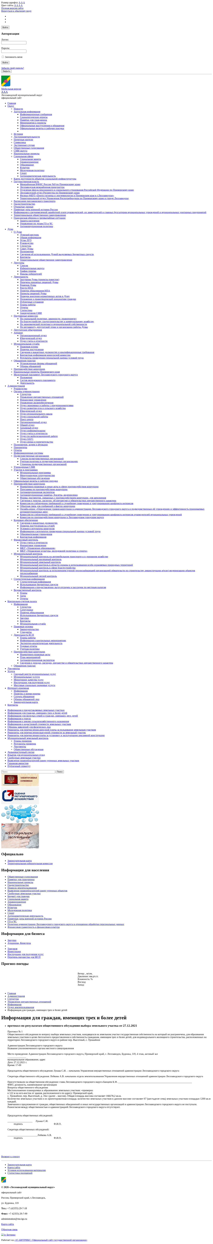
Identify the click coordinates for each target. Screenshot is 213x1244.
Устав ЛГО (25, 240)
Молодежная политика (32, 170)
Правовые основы (23, 626)
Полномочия (27, 251)
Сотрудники (26, 609)
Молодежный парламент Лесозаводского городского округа (46, 374)
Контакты (25, 257)
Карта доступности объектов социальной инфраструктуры (45, 178)
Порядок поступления (32, 349)
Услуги (11, 671)
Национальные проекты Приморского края (37, 372)
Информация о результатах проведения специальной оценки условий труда (60, 531)
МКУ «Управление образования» (37, 548)
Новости (18, 108)
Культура (24, 167)
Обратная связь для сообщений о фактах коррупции (47, 506)
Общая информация (30, 237)
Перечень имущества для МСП (24, 957)
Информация (21, 604)
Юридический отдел (31, 338)
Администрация (16, 386)
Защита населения (29, 220)
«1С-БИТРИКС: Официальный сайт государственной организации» (50, 1240)
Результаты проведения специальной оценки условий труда (52, 358)
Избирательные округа (32, 268)
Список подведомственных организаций (42, 458)
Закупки (24, 618)
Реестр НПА (26, 288)
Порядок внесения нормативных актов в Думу (45, 296)
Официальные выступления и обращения (42, 125)
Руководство (26, 243)
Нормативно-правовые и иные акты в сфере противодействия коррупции (59, 486)
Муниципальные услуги (27, 677)
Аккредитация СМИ (31, 313)
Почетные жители (23, 139)
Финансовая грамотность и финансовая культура (33, 927)
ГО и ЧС (12, 921)
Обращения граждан (25, 360)
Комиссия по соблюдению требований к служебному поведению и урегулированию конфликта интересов (76, 503)
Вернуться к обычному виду (16, 11)
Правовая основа (29, 346)
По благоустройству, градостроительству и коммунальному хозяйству (57, 321)
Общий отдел (27, 425)
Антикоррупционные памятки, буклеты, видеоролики (49, 495)
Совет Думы (26, 248)
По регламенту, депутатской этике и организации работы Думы (54, 327)
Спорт (23, 173)
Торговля (12, 948)
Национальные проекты (26, 153)
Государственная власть (26, 181)
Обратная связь (9, 1229)
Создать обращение (24, 696)
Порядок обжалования (32, 612)
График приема (28, 271)
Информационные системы (28, 453)
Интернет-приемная (18, 688)
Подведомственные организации (31, 455)
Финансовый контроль (26, 539)
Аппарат (18, 332)
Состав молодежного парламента (37, 380)
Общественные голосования (29, 148)
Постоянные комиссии (26, 316)
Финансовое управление (33, 399)
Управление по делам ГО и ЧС (36, 223)
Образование (27, 164)
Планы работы (28, 304)
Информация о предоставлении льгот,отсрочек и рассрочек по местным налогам (63, 587)
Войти (5, 27)
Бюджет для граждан (18, 896)
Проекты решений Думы (33, 293)
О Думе (18, 232)
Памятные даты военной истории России (36, 209)
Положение (26, 377)
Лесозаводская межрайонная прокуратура (42, 187)
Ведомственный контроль (27, 590)
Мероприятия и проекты (33, 122)
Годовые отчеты (28, 646)
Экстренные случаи (24, 145)
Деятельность (21, 276)
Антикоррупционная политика (36, 226)
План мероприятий (30, 657)
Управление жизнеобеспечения (36, 402)
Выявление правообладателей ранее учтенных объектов (37, 890)
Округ (10, 106)
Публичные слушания (32, 302)
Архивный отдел (29, 427)
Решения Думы (28, 285)
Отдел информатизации (32, 430)
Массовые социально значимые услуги (34, 685)
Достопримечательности (27, 136)
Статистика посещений (19, 1173)
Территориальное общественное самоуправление (40, 215)
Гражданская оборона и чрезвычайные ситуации (39, 218)
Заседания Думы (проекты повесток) (39, 279)
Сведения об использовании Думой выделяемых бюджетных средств (57, 254)
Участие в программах (26, 469)
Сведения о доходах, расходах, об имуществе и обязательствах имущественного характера (68, 500)
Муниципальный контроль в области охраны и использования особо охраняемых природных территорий (76, 565)
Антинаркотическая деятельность (38, 176)
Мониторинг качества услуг (29, 679)
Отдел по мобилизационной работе (39, 436)
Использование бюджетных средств (39, 584)
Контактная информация (33, 537)
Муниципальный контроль (28, 553)
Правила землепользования (22, 888)
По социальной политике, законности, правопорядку (48, 318)
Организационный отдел (33, 335)
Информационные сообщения (36, 114)
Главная (11, 103)
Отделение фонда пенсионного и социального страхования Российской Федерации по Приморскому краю (77, 190)
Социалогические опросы (34, 117)
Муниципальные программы (35, 472)
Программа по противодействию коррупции (44, 489)
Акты (23, 595)
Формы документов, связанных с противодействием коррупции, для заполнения (63, 497)
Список (24, 265)
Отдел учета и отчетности (34, 341)
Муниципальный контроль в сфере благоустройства (47, 567)
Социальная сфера (23, 156)
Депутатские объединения (28, 330)
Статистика (26, 310)
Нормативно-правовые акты (35, 654)
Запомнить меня (13, 57)
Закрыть (6, 71)
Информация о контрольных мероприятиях (43, 640)
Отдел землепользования (20, 1007)
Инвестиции (14, 951)
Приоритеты (20, 447)
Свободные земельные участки (24, 893)
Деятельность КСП (24, 635)
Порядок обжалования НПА (35, 290)
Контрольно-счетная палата (22, 601)
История (18, 134)
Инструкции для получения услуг (32, 682)
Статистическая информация (29, 579)
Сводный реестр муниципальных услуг (35, 674)
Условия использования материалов (26, 1170)
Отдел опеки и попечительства (36, 441)
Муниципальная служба (26, 344)
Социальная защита (30, 159)
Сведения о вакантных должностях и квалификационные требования (57, 352)
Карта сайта (13, 1167)
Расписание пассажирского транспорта (34, 201)
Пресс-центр (26, 419)
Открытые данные (23, 206)
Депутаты (19, 262)
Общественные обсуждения (35, 478)
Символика (20, 142)
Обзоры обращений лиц (26, 699)
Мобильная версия (11, 89)
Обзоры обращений (30, 366)
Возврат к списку (10, 1156)
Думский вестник (29, 234)
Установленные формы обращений (38, 363)
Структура (25, 246)
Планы (23, 593)
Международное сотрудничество (37, 475)
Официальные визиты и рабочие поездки (42, 128)
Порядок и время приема (27, 693)
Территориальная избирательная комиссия (30, 863)
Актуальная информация (27, 111)
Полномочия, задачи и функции (31, 444)
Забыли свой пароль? (12, 68)
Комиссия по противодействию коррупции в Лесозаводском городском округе (62, 517)
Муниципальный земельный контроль (40, 562)
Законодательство (29, 629)
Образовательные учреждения (36, 534)
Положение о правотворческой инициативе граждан (48, 299)
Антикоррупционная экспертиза (37, 492)
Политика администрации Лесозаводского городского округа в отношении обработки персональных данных (65, 924)
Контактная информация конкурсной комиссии (45, 355)
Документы (13, 668)
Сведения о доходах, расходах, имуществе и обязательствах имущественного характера (66, 663)
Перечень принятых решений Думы (39, 282)
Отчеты (24, 307)
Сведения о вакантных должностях (39, 523)
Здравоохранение (29, 162)
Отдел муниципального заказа (36, 413)
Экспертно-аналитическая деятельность (41, 643)
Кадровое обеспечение (26, 520)
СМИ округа (20, 150)
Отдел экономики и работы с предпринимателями (46, 405)
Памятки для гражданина (33, 120)
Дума (10, 229)
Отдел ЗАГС (26, 439)
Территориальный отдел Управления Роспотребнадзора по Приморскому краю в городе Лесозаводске (74, 198)
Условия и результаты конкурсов (37, 528)
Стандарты (26, 632)
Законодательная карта (26, 702)
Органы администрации (27, 391)
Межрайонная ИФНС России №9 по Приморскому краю (50, 184)
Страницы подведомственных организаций (43, 464)
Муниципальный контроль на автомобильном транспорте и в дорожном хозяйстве (64, 556)
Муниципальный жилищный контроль (40, 559)
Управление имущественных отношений (42, 397)
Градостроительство (24, 204)
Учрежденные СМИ (24, 467)
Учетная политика (29, 649)
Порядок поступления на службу (37, 525)
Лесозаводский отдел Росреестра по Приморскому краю (50, 192)
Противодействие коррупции (29, 369)
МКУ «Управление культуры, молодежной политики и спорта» (53, 551)
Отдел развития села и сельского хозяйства (43, 408)
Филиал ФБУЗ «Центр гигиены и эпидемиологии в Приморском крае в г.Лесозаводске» (67, 195)
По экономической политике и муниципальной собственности (53, 324)
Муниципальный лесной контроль (38, 576)
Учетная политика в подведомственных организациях (49, 461)
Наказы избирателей (31, 274)
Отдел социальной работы (34, 416)
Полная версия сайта (12, 8)
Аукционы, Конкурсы (19, 943)
